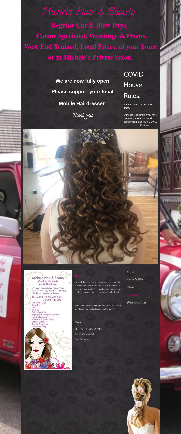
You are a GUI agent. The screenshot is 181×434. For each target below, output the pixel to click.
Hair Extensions (136, 303)
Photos (130, 287)
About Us (132, 295)
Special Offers (135, 280)
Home (130, 272)
